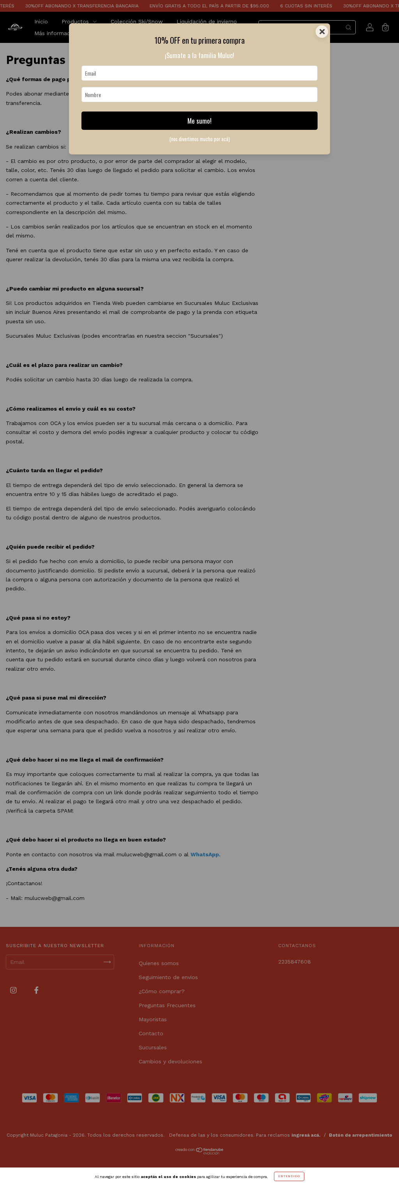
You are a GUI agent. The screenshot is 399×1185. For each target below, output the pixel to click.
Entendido (289, 1176)
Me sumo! (199, 121)
